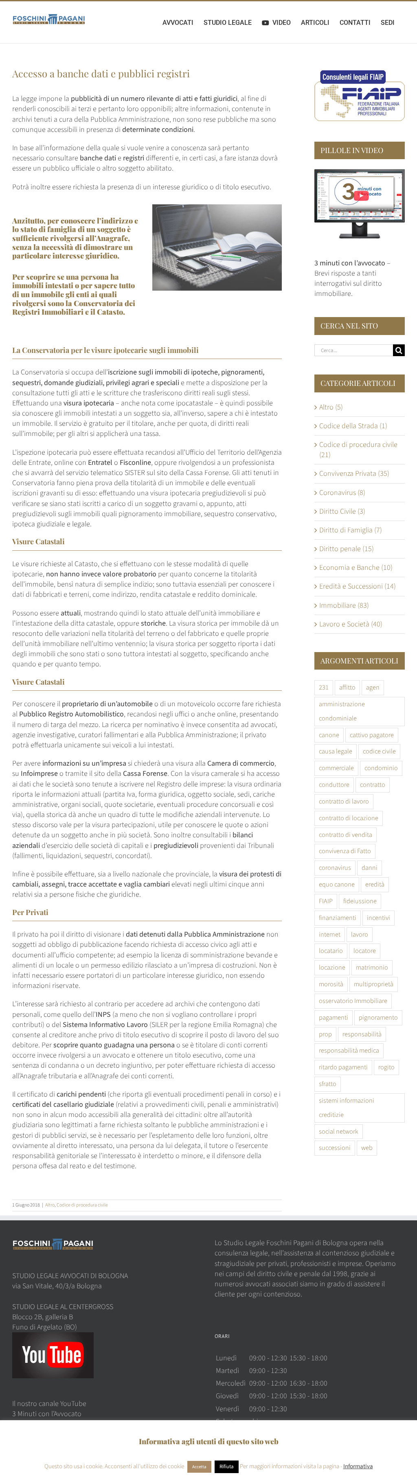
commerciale (336, 768)
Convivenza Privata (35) (354, 474)
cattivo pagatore (372, 735)
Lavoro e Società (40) (350, 624)
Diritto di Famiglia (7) (350, 530)
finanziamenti (337, 917)
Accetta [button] (199, 1467)
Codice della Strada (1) (353, 426)
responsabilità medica (349, 1050)
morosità (331, 984)
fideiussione (360, 901)
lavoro (359, 934)
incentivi (378, 917)
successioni (335, 1147)
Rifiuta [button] (226, 1466)
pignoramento (378, 1017)
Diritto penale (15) (346, 549)
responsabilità (362, 1034)
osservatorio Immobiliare (353, 1000)
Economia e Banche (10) (356, 568)
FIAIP (326, 901)
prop (325, 1034)
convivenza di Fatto (345, 851)
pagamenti (333, 1017)
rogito (386, 1067)
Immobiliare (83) (344, 605)
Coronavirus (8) (342, 493)
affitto (347, 687)
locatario (331, 950)
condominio (381, 768)
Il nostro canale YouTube (49, 1404)
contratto (372, 784)
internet (329, 934)
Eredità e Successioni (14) (357, 586)
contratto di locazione (348, 818)
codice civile (379, 751)
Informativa (358, 1466)
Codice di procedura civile (82, 1205)
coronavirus (335, 867)
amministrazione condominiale (342, 711)
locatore (364, 950)
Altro (50, 1205)
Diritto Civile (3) (342, 511)
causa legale (335, 751)
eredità (374, 884)
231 (324, 687)
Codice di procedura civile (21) (358, 450)
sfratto (327, 1083)
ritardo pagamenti (343, 1067)
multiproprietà (373, 984)
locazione (332, 967)
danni (369, 867)
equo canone (337, 884)
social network (338, 1131)
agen (373, 687)
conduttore (334, 784)
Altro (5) (331, 407)
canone (329, 735)
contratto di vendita (345, 834)
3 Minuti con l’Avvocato (46, 1414)
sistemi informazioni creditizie (346, 1107)
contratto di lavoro (344, 801)
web (367, 1147)
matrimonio (372, 967)
